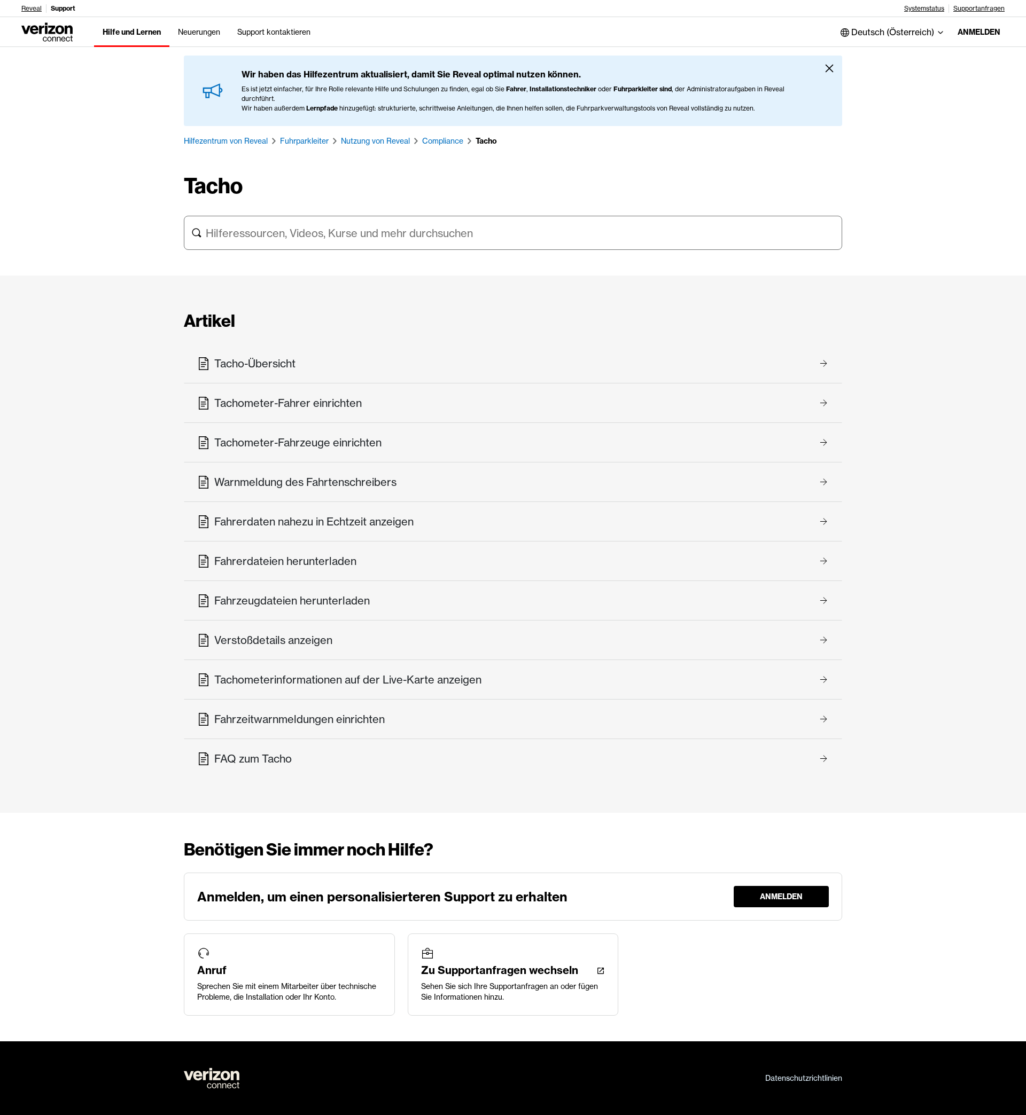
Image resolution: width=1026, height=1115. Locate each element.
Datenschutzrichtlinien (803, 1078)
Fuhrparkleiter (304, 141)
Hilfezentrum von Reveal (226, 141)
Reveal (31, 8)
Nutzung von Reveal (375, 141)
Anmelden (979, 32)
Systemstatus (924, 8)
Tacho (486, 141)
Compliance (442, 141)
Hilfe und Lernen (132, 32)
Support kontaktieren (273, 32)
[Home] (47, 31)
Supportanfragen (979, 8)
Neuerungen (199, 32)
